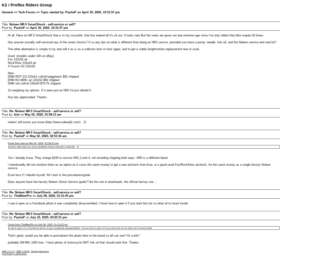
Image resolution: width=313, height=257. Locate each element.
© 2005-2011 (20, 254)
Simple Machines (40, 251)
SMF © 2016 (23, 251)
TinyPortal (7, 254)
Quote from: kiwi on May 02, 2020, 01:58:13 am (33, 143)
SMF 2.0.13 (8, 251)
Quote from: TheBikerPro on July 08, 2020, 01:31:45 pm (38, 224)
